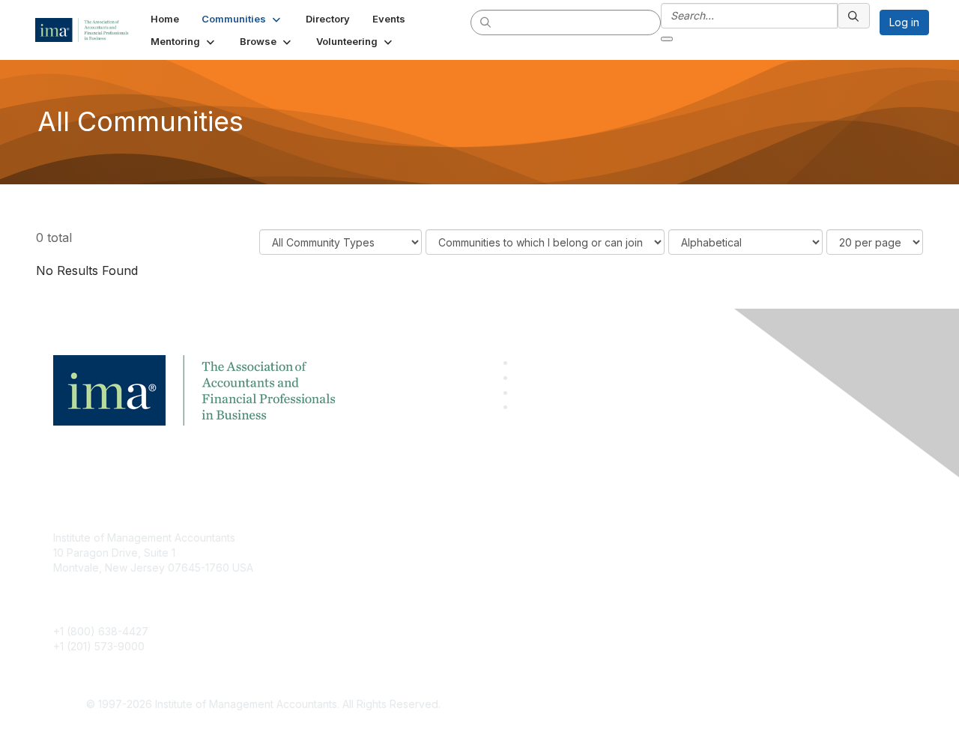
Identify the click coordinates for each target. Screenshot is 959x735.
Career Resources (387, 604)
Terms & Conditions (677, 560)
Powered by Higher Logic (695, 705)
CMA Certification (384, 560)
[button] (242, 18)
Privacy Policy (664, 582)
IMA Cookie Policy (674, 537)
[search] (486, 22)
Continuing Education (394, 582)
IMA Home (367, 537)
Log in (904, 22)
